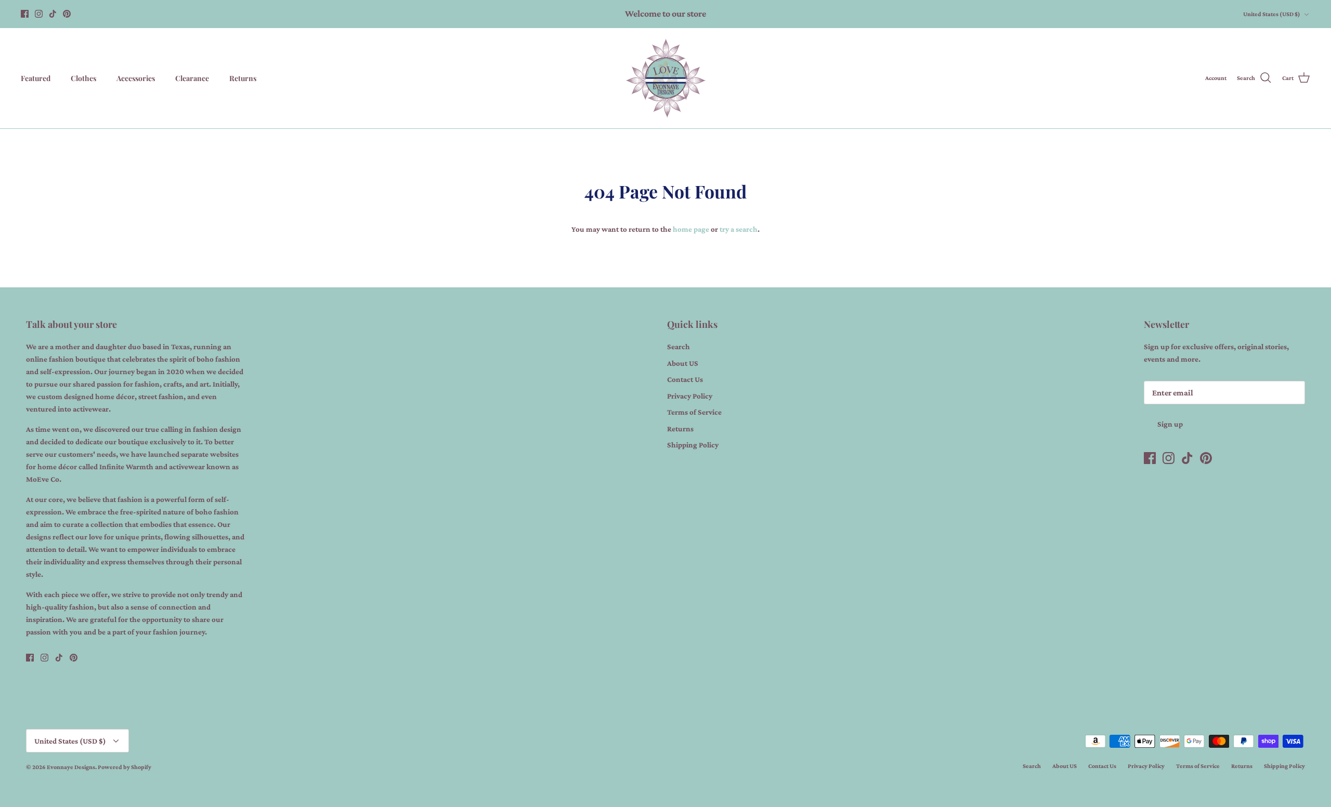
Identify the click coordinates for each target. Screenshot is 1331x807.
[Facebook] (25, 14)
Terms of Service (694, 412)
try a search (739, 229)
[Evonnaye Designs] (665, 78)
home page (691, 229)
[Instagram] (39, 14)
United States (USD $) (1271, 14)
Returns (242, 78)
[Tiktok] (53, 14)
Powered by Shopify (124, 767)
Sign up (1170, 424)
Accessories (135, 78)
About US (682, 363)
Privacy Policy (689, 396)
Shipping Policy (693, 445)
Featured (35, 78)
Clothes (83, 78)
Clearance (192, 78)
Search (678, 346)
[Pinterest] (67, 14)
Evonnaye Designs (71, 767)
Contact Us (685, 379)
